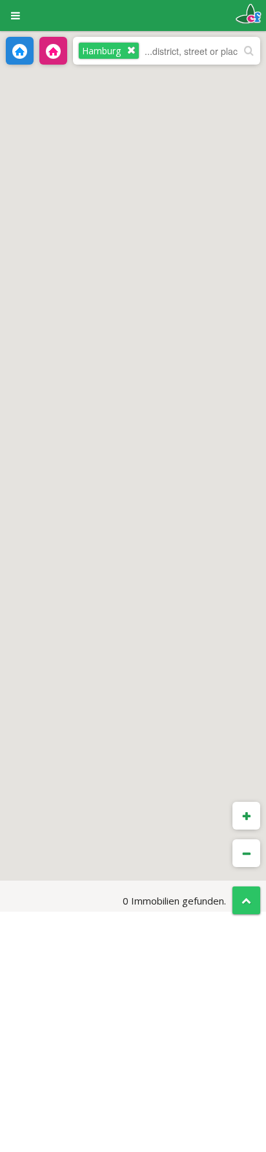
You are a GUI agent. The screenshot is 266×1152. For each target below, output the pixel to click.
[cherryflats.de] (248, 12)
